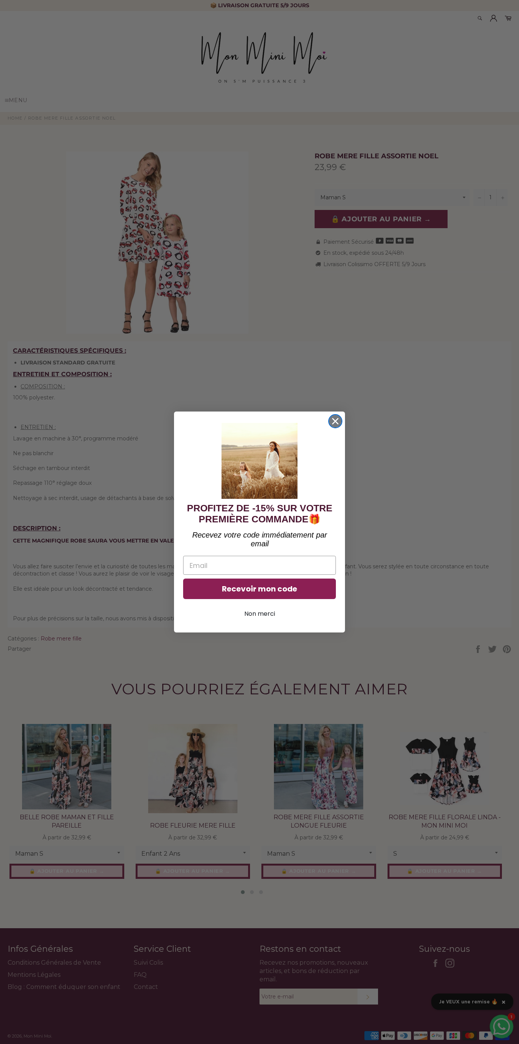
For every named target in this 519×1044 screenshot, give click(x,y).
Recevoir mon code (259, 589)
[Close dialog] (335, 421)
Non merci (259, 613)
